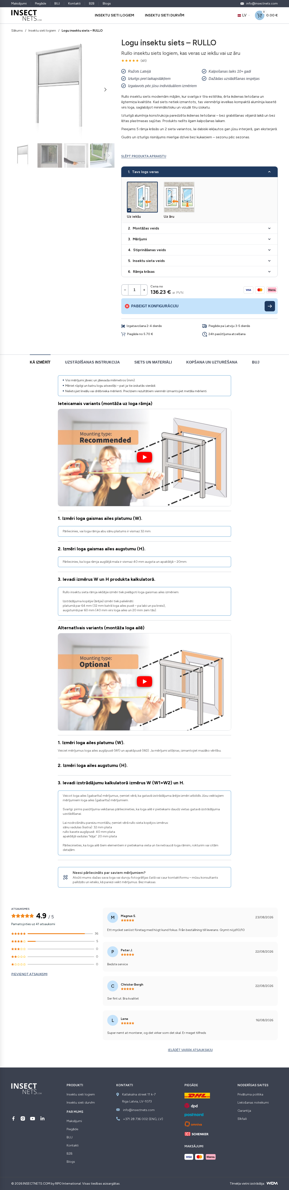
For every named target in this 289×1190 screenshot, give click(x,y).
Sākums (17, 30)
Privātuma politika (250, 1094)
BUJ (57, 3)
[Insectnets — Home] (26, 15)
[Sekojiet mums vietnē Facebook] (13, 1118)
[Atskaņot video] (144, 457)
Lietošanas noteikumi (253, 1102)
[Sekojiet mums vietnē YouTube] (32, 1118)
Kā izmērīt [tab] (40, 362)
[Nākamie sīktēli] (108, 155)
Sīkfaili (242, 1119)
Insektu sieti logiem (42, 30)
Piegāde (40, 3)
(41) (144, 61)
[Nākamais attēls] (105, 89)
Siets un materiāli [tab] (153, 362)
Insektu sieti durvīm (81, 1102)
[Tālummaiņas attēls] (153, 186)
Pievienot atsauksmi (29, 974)
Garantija (244, 1111)
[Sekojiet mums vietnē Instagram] (23, 1118)
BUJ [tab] (255, 362)
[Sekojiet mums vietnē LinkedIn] (42, 1118)
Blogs (107, 3)
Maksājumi (19, 3)
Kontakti (74, 3)
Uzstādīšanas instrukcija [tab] (92, 362)
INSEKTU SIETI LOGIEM (114, 15)
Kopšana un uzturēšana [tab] (212, 362)
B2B (91, 3)
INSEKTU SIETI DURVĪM (164, 15)
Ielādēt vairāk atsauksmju (190, 1050)
